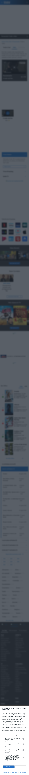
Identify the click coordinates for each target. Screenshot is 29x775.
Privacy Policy (23, 772)
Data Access (14, 772)
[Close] (26, 708)
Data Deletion (6, 772)
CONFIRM (9, 766)
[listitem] (14, 735)
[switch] (23, 739)
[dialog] (14, 740)
